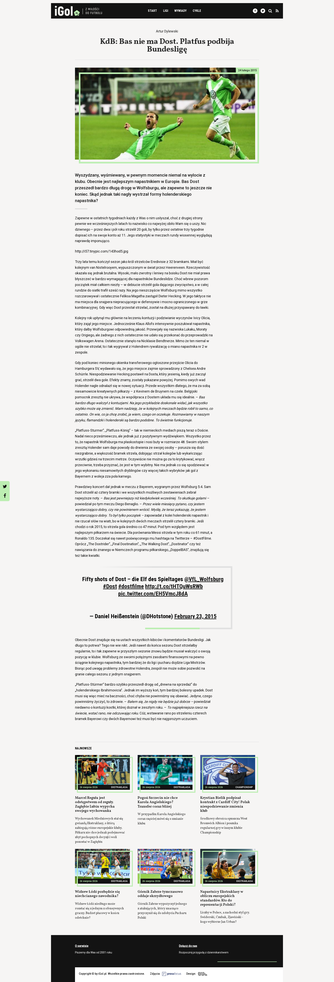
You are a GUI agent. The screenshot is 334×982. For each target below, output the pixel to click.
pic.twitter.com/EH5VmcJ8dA (153, 593)
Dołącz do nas (188, 945)
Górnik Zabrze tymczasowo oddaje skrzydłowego (160, 894)
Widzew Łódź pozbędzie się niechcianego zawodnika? (97, 894)
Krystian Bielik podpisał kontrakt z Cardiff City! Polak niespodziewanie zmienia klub (225, 805)
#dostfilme (131, 586)
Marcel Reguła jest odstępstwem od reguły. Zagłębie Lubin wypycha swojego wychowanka (95, 805)
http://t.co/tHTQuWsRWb (174, 586)
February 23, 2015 (195, 616)
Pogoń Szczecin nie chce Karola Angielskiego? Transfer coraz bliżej (158, 802)
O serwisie (81, 945)
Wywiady (180, 11)
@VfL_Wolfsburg (204, 579)
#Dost (110, 586)
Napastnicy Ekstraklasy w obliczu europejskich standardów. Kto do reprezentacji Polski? (221, 898)
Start (152, 11)
